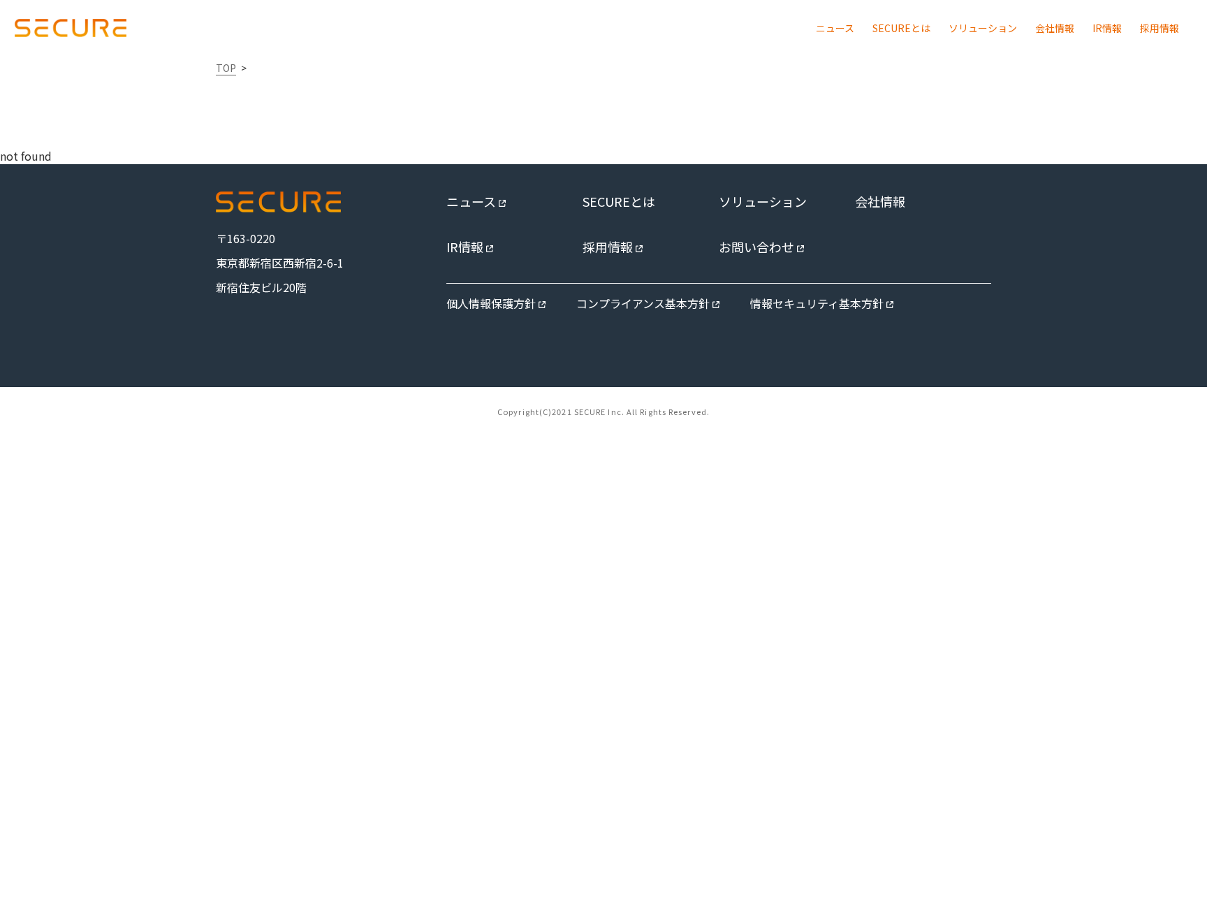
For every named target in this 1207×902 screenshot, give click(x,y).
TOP (226, 68)
